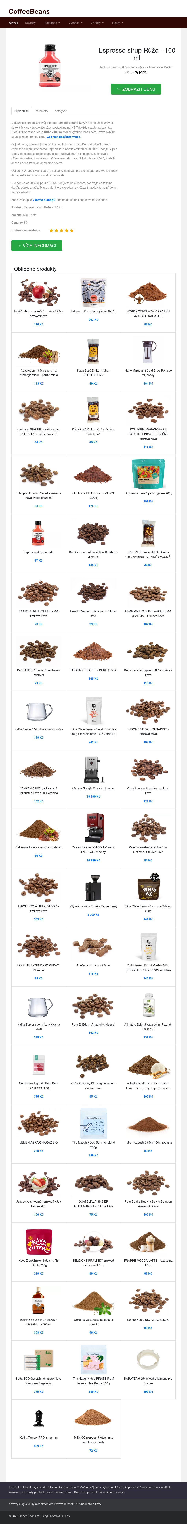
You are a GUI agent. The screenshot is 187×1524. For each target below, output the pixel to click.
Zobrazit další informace (63, 137)
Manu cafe (156, 67)
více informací (39, 245)
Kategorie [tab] (60, 111)
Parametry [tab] (41, 111)
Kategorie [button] (51, 23)
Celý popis (139, 72)
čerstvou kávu (149, 1487)
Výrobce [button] (74, 23)
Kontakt (55, 1516)
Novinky (30, 23)
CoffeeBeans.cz (29, 1516)
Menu (13, 22)
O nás (66, 1516)
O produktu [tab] (21, 111)
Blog (45, 1516)
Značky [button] (96, 23)
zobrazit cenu (138, 89)
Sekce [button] (116, 23)
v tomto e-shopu (44, 200)
